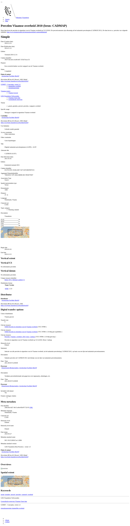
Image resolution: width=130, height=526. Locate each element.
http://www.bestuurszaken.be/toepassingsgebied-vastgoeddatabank (27, 32)
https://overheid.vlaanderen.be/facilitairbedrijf (14, 81)
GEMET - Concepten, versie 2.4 (10, 84)
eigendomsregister (13, 88)
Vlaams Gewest (13, 93)
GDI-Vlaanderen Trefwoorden (10, 96)
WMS (6, 288)
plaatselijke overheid (14, 86)
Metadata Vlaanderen (22, 17)
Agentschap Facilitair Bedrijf (10, 76)
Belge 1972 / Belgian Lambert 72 (15, 280)
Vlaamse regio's (5, 91)
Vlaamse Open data (14, 98)
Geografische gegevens (15, 99)
